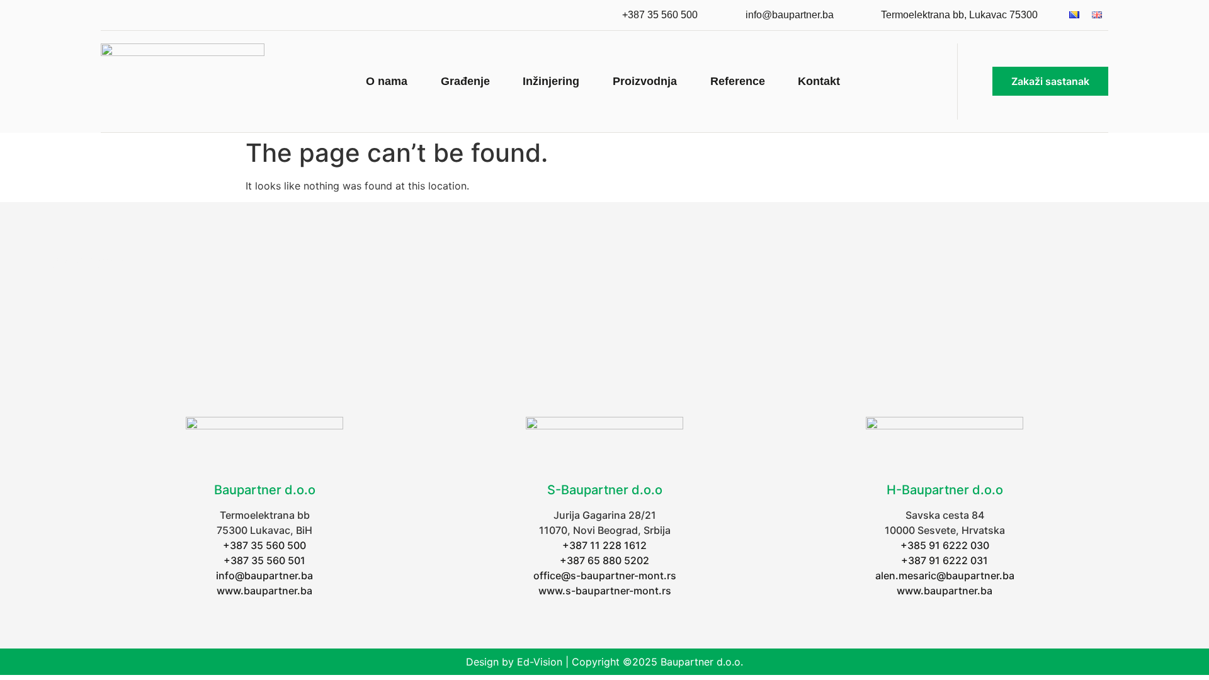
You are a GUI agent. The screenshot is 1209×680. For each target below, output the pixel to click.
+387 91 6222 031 (944, 560)
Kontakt (819, 81)
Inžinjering (551, 81)
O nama (386, 81)
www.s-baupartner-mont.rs (604, 590)
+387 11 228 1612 (604, 545)
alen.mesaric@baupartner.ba (944, 575)
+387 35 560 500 (264, 545)
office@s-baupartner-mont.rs (604, 575)
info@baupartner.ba (264, 575)
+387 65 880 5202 (604, 560)
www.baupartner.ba (264, 590)
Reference (737, 81)
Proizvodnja (645, 81)
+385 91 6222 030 (944, 545)
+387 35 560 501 (264, 560)
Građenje (465, 81)
